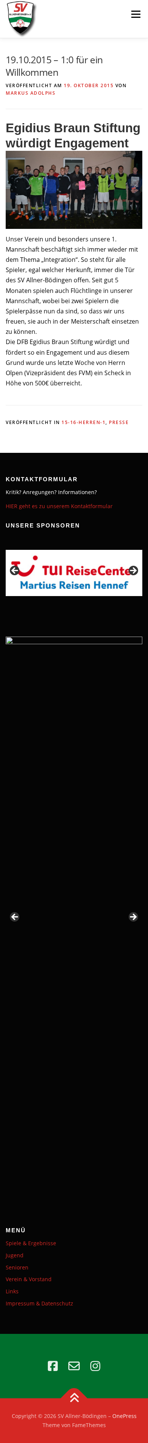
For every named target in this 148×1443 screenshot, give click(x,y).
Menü (135, 14)
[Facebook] (52, 1366)
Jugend (15, 1255)
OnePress (124, 1416)
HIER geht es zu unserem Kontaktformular (59, 506)
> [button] (133, 571)
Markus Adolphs (30, 93)
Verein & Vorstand (29, 1279)
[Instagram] (95, 1366)
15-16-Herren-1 (83, 422)
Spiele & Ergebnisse (31, 1243)
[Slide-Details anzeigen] (74, 573)
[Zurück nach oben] (74, 1398)
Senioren (17, 1267)
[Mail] (74, 1366)
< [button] (15, 571)
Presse (119, 422)
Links (12, 1291)
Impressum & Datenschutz (39, 1303)
